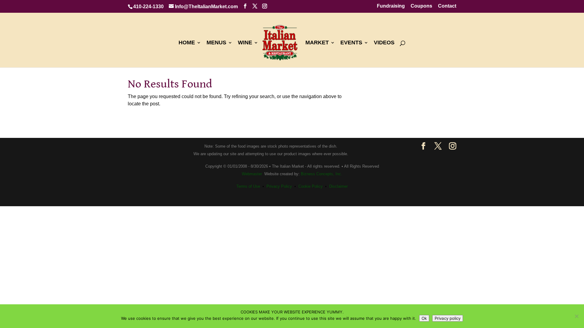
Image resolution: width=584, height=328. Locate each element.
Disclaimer (338, 186)
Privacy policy (448, 318)
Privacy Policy (279, 186)
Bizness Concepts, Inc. (321, 174)
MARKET (317, 43)
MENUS (216, 43)
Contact (447, 6)
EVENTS (351, 43)
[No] (576, 316)
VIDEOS (384, 43)
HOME (187, 43)
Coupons (421, 6)
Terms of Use (248, 186)
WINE (245, 43)
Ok (424, 318)
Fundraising (391, 6)
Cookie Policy (310, 186)
